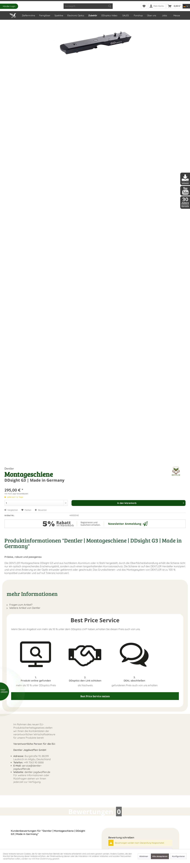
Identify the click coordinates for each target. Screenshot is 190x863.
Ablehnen (143, 856)
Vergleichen (12, 510)
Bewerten (42, 510)
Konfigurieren (178, 856)
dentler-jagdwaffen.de (37, 772)
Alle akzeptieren (159, 856)
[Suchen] (110, 6)
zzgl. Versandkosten (20, 494)
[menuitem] (88, 6)
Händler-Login (9, 6)
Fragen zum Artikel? (20, 604)
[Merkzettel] (144, 6)
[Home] (13, 15)
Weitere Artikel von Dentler (24, 607)
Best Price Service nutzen (95, 696)
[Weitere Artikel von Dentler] (176, 471)
